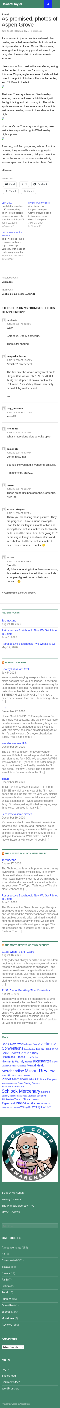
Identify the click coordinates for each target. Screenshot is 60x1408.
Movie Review (40, 1070)
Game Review (10, 1053)
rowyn (10, 485)
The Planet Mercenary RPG (18, 1205)
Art (3, 1254)
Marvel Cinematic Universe (14, 1066)
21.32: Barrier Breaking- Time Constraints (26, 990)
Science (45, 1091)
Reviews (7, 1324)
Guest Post (8, 1305)
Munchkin (6, 1075)
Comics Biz (47, 1044)
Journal (5, 14)
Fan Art (54, 1048)
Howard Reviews (15, 662)
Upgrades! (10, 280)
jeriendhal (12, 428)
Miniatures (8, 1318)
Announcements (11, 1247)
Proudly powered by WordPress (16, 1404)
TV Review (8, 1099)
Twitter (36, 1100)
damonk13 (12, 448)
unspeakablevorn (16, 356)
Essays (6, 1266)
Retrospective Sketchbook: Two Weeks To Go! (29, 643)
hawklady (12, 320)
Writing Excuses (41, 1107)
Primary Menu (56, 4)
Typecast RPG (12, 1103)
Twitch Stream (23, 1099)
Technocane (9, 620)
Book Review (11, 1044)
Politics (41, 1079)
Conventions (12, 1048)
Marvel (55, 1062)
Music (14, 1075)
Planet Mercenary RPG (19, 1079)
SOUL (5, 708)
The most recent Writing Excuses (27, 945)
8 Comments (36, 31)
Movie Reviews (11, 1212)
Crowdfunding (29, 1049)
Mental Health (36, 1065)
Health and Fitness (13, 1056)
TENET (6, 778)
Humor (28, 1061)
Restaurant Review (9, 1083)
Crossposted (9, 1260)
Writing (17, 1107)
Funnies (6, 1299)
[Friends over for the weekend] (15, 245)
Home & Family (13, 1061)
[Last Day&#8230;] (15, 214)
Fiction (6, 1286)
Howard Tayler (12, 4)
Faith (47, 1049)
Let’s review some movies (17, 814)
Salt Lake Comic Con (13, 1086)
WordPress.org (10, 1388)
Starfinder (32, 1096)
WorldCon (45, 1103)
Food (5, 1292)
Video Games (31, 1103)
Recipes (52, 1079)
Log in (5, 1369)
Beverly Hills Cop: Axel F (16, 669)
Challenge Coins (30, 1044)
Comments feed (11, 1382)
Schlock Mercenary (21, 1091)
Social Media (22, 1096)
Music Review (24, 1075)
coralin (10, 557)
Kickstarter (42, 1061)
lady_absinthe (15, 408)
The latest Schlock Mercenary (25, 853)
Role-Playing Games (29, 1083)
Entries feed (9, 1375)
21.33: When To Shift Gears (18, 951)
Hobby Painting (32, 1057)
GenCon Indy (28, 1053)
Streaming (41, 1095)
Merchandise (13, 1071)
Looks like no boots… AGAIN (18, 292)
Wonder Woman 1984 (15, 743)
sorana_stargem (16, 509)
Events (40, 1048)
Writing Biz (26, 1107)
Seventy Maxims (9, 1096)
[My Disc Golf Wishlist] (41, 214)
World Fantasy (8, 1107)
